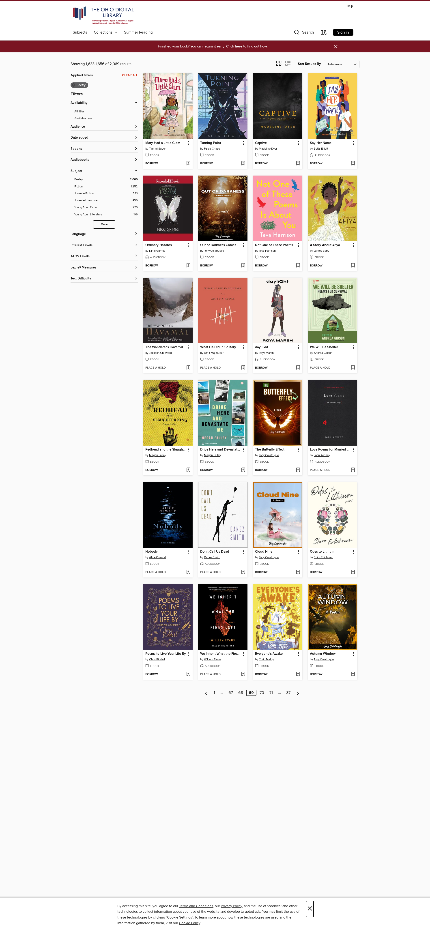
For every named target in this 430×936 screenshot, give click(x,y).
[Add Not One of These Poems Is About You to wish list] (298, 266)
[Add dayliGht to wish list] (298, 368)
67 (230, 692)
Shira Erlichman (323, 557)
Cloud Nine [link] (263, 552)
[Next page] (298, 693)
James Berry (321, 251)
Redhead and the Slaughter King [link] (165, 450)
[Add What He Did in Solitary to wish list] (243, 368)
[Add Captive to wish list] (298, 164)
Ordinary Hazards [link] (158, 245)
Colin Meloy (266, 659)
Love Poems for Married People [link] (330, 450)
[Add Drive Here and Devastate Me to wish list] (243, 470)
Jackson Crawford (160, 353)
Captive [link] (261, 143)
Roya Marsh (266, 353)
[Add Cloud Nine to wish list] (298, 572)
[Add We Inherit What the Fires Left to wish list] (243, 674)
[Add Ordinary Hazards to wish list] (188, 266)
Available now (83, 118)
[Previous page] (206, 693)
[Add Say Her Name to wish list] (353, 164)
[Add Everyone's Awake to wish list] (298, 674)
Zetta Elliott (321, 148)
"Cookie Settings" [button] (179, 917)
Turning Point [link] (210, 143)
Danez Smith (212, 557)
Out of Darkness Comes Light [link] (220, 245)
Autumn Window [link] (322, 654)
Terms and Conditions (196, 906)
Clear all (130, 75)
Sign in (343, 32)
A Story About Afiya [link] (325, 245)
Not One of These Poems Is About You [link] (275, 245)
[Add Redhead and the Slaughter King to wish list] (188, 470)
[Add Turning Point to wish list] (243, 164)
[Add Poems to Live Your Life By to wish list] (188, 674)
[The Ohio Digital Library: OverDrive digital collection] (103, 15)
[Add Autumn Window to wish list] (353, 674)
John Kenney (322, 455)
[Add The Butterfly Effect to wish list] (298, 470)
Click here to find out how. (247, 46)
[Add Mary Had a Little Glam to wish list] (188, 164)
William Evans (212, 659)
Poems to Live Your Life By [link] (165, 654)
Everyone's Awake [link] (269, 654)
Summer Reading (138, 32)
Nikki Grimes (157, 251)
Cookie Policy (189, 923)
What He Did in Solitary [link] (218, 347)
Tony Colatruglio (214, 251)
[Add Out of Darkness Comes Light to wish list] (243, 266)
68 (240, 692)
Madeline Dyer (268, 148)
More (104, 224)
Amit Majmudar (214, 353)
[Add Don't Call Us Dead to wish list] (243, 572)
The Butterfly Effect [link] (269, 450)
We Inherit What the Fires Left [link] (220, 654)
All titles (79, 112)
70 (262, 692)
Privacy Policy (231, 906)
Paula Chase (212, 148)
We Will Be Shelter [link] (324, 347)
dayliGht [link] (261, 347)
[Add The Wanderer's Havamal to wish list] (188, 368)
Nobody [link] (151, 552)
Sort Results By (309, 64)
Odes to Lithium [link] (322, 552)
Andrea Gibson (323, 353)
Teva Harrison (267, 251)
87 (288, 692)
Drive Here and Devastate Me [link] (220, 450)
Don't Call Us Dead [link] (214, 552)
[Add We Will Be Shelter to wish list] (353, 368)
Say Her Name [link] (320, 143)
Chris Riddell (157, 659)
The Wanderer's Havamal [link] (164, 347)
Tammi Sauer (157, 148)
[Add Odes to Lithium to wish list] (353, 572)
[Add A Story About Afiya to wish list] (353, 266)
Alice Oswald (157, 557)
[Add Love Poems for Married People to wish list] (353, 470)
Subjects (80, 32)
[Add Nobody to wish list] (188, 572)
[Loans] (324, 33)
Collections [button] (104, 32)
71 (271, 692)
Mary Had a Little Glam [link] (162, 143)
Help (350, 6)
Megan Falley (157, 455)
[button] (303, 33)
